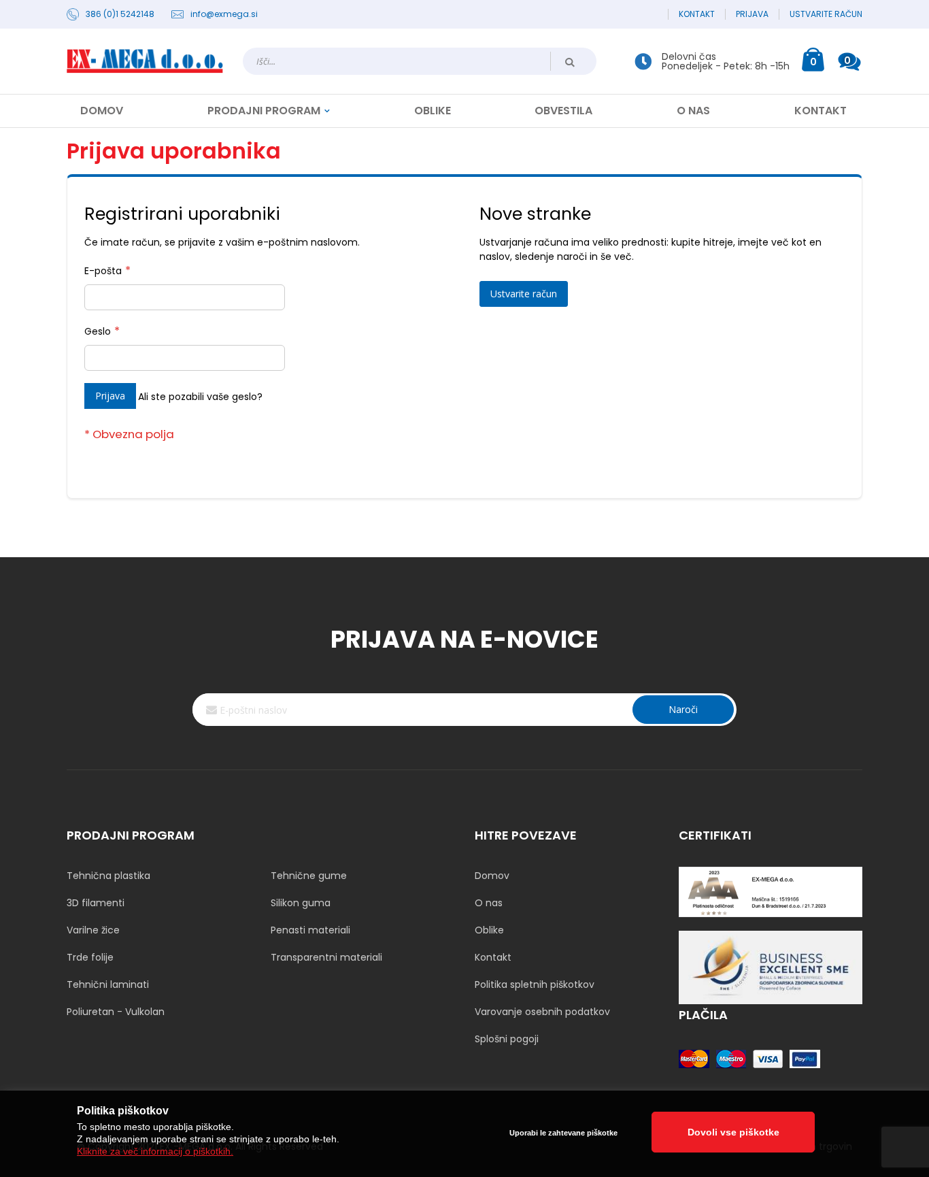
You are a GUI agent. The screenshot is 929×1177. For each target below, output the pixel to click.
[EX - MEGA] (145, 61)
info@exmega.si (224, 14)
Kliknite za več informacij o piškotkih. (155, 1151)
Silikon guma (301, 903)
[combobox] (419, 61)
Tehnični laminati (108, 984)
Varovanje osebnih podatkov (542, 1011)
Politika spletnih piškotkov (534, 984)
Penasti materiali (310, 930)
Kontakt (697, 14)
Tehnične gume (309, 875)
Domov (492, 875)
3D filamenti (95, 903)
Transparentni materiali (326, 957)
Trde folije (90, 957)
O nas (489, 903)
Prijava (752, 14)
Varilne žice (93, 930)
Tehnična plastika (108, 875)
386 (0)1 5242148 (120, 14)
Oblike (489, 930)
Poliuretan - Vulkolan (116, 1011)
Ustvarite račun (826, 14)
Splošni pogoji (507, 1039)
